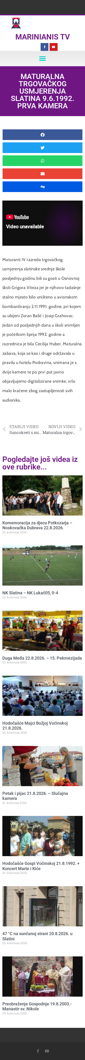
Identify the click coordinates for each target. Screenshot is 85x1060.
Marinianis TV (42, 36)
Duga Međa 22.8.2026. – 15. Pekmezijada (42, 658)
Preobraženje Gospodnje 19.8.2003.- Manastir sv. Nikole (37, 1006)
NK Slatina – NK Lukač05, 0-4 (30, 592)
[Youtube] (54, 47)
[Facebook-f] (45, 47)
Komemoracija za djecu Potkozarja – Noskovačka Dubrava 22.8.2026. (37, 525)
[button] (42, 58)
